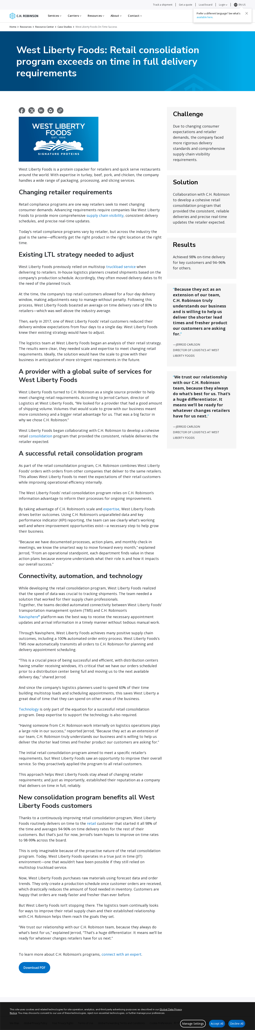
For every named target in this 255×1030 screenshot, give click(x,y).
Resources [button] (95, 16)
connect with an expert (121, 954)
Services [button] (54, 16)
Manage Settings (193, 1023)
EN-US (242, 4)
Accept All (217, 1023)
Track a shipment (162, 4)
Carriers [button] (74, 16)
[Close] (246, 13)
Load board (205, 4)
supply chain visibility (105, 215)
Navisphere (29, 616)
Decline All (236, 1023)
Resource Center (44, 26)
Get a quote (185, 4)
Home (13, 26)
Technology (29, 709)
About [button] (115, 16)
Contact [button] (134, 16)
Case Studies (65, 26)
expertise (111, 509)
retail (91, 823)
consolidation (40, 436)
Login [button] (222, 4)
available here (205, 17)
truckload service (121, 266)
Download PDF (34, 967)
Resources (26, 26)
